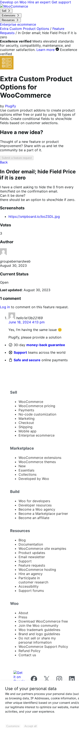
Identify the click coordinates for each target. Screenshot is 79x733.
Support (20, 352)
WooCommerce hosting (37, 569)
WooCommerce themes (37, 462)
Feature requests (32, 565)
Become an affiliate (34, 518)
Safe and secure (27, 360)
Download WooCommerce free (43, 621)
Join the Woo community (38, 625)
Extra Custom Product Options (24, 29)
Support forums (31, 590)
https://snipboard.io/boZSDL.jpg (34, 216)
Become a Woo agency (37, 509)
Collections (27, 474)
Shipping (25, 427)
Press (23, 617)
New (22, 466)
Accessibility (29, 586)
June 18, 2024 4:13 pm (26, 322)
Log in (5, 307)
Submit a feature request (17, 157)
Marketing (27, 418)
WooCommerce (31, 402)
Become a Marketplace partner (43, 513)
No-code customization (37, 414)
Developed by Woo (34, 479)
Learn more (45, 50)
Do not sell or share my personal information (37, 640)
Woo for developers (34, 501)
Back (4, 162)
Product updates (32, 553)
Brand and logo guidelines (39, 634)
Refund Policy (29, 651)
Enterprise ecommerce (37, 435)
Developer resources (35, 505)
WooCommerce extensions (40, 457)
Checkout (26, 423)
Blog (22, 540)
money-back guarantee (45, 345)
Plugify (10, 106)
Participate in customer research (33, 580)
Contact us (27, 655)
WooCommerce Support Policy (43, 646)
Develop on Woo (14, 2)
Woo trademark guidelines (39, 630)
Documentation (31, 544)
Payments (26, 410)
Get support (61, 2)
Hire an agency (31, 574)
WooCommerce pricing (37, 406)
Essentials (26, 470)
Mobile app (27, 431)
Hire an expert (40, 2)
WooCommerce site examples (42, 548)
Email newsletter (32, 557)
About (23, 613)
